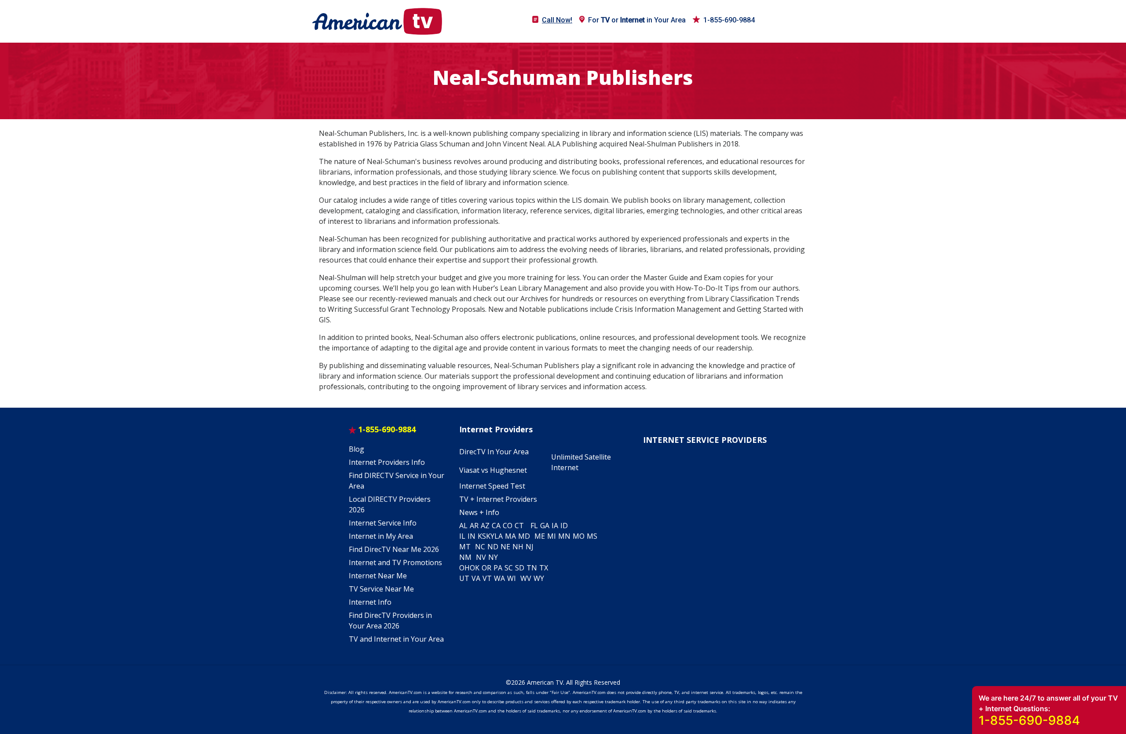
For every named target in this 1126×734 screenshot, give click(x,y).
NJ (530, 546)
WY (539, 578)
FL (534, 525)
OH (464, 568)
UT (464, 578)
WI (511, 578)
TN (531, 568)
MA (510, 536)
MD (524, 536)
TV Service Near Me (381, 589)
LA (498, 536)
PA (498, 568)
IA (555, 525)
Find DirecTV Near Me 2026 (394, 549)
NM (465, 557)
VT (487, 578)
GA (544, 525)
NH (517, 546)
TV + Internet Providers (498, 499)
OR (486, 568)
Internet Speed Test (492, 486)
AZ (485, 525)
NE (505, 546)
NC (480, 546)
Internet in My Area (381, 536)
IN (471, 536)
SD (519, 568)
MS (592, 536)
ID (564, 525)
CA (496, 525)
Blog (356, 449)
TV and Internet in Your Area (396, 639)
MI (551, 536)
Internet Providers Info (387, 462)
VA (476, 578)
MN (564, 536)
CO (507, 525)
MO (579, 536)
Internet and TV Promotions (395, 562)
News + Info (479, 512)
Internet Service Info (383, 523)
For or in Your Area (637, 20)
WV (525, 578)
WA (499, 578)
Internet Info (370, 602)
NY (493, 557)
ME (539, 536)
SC (509, 568)
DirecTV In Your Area (494, 451)
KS (482, 536)
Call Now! (557, 20)
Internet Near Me (378, 576)
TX (543, 568)
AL (463, 525)
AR (474, 525)
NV (481, 557)
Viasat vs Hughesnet (493, 470)
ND (492, 546)
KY (490, 536)
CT (519, 525)
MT (465, 546)
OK (474, 568)
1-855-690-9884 (729, 20)
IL (462, 536)
